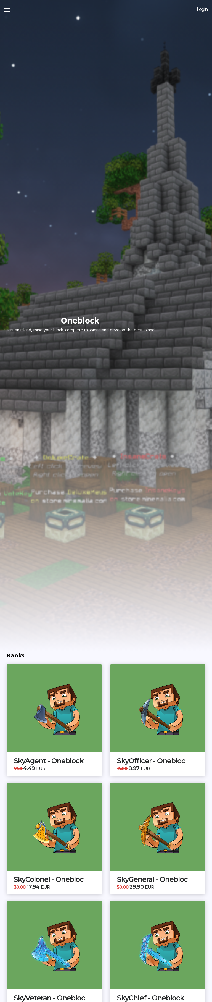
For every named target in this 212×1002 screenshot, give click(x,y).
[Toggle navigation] (7, 9)
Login (202, 9)
